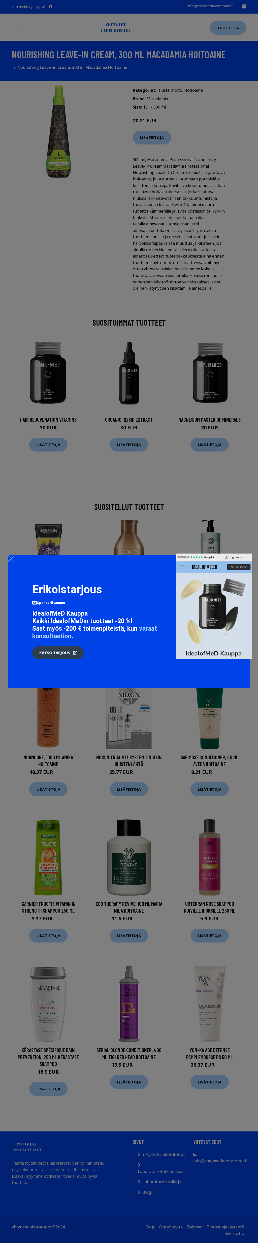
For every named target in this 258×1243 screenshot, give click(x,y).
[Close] (11, 558)
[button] (58, 653)
